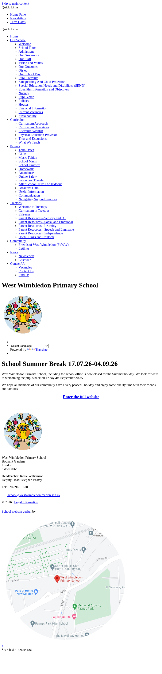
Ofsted (23, 70)
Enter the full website (81, 397)
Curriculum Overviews (34, 127)
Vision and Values (31, 63)
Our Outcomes (28, 66)
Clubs (22, 154)
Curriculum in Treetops (34, 210)
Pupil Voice (26, 97)
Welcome (25, 44)
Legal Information (26, 502)
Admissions (26, 51)
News (14, 252)
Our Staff (25, 59)
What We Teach (29, 142)
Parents (15, 146)
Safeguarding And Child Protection (42, 82)
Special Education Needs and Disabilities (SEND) (52, 85)
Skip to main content (15, 3)
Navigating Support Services (38, 199)
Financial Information (33, 108)
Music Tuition (28, 157)
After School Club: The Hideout (40, 184)
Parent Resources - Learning (37, 225)
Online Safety (28, 176)
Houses (23, 104)
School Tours (27, 47)
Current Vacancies (31, 112)
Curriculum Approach (33, 123)
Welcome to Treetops (33, 207)
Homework (26, 169)
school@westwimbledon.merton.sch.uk (33, 495)
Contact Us (17, 263)
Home (14, 36)
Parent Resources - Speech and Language (46, 229)
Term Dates (18, 22)
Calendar (25, 260)
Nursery (24, 93)
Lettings (24, 248)
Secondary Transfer (32, 180)
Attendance (26, 172)
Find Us (24, 275)
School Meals (28, 161)
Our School (18, 40)
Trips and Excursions (33, 138)
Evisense (24, 214)
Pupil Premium (28, 78)
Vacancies (25, 267)
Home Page (18, 14)
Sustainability (27, 116)
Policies (24, 100)
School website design (16, 511)
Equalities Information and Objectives (44, 89)
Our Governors (29, 55)
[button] (20, 29)
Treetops (16, 203)
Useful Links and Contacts (36, 237)
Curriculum (17, 119)
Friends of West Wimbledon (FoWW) (44, 244)
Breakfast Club (29, 188)
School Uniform (29, 165)
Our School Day (29, 74)
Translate (41, 349)
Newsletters (18, 18)
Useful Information (31, 191)
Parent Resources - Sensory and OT (42, 218)
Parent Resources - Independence (41, 233)
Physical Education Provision (38, 135)
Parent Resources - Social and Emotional (46, 222)
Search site (9, 649)
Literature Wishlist (31, 131)
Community (18, 241)
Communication (29, 195)
